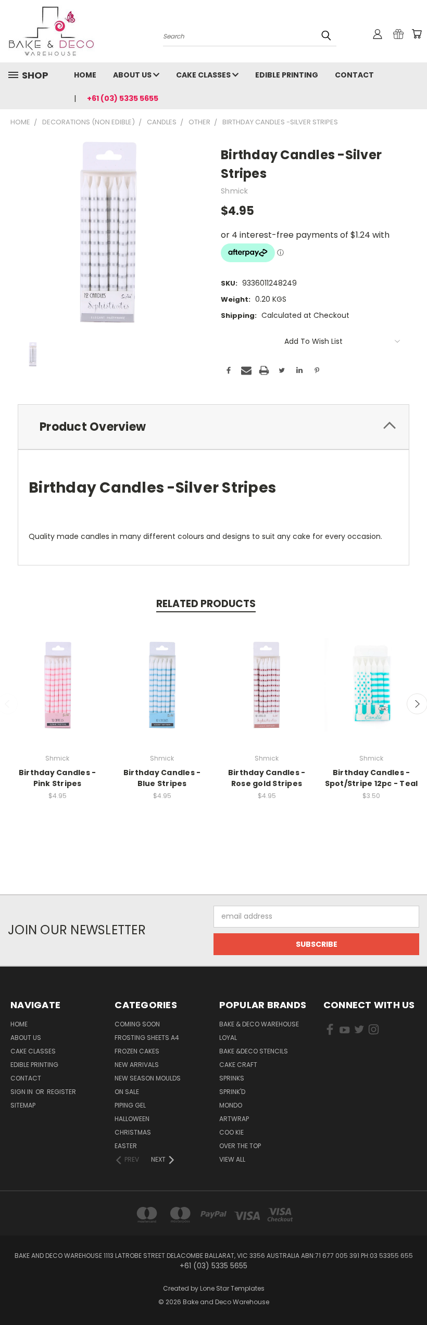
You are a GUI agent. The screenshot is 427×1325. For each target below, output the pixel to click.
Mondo (230, 1105)
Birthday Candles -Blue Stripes (162, 778)
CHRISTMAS (133, 1132)
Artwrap (234, 1118)
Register (61, 1091)
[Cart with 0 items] (416, 34)
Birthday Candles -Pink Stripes (57, 778)
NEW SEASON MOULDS (148, 1078)
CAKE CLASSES (204, 75)
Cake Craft (238, 1064)
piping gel (130, 1105)
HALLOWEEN (132, 1118)
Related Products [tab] (206, 604)
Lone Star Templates (232, 1288)
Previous (411, 1292)
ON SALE (127, 1091)
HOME (85, 75)
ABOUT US (133, 75)
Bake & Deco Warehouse (259, 1024)
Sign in (22, 1091)
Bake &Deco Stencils (253, 1051)
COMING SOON (137, 1024)
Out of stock (57, 692)
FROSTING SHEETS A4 (147, 1037)
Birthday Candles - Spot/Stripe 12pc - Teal (371, 778)
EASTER (126, 1145)
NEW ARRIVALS (137, 1064)
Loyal (228, 1037)
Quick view (57, 673)
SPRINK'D (232, 1091)
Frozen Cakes (137, 1051)
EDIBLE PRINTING (286, 75)
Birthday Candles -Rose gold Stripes (267, 778)
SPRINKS (231, 1078)
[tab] (213, 426)
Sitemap (22, 1105)
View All (232, 1159)
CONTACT (354, 75)
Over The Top (240, 1145)
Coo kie (231, 1132)
